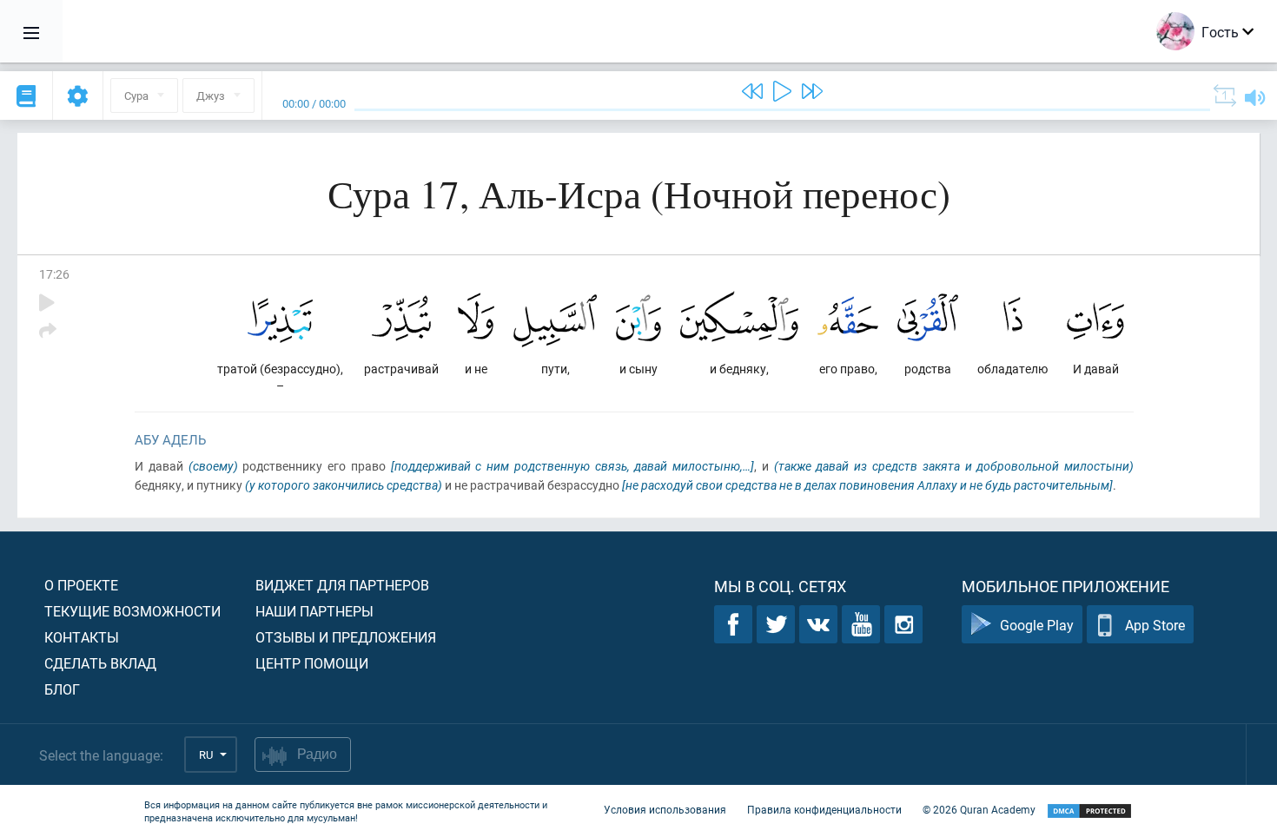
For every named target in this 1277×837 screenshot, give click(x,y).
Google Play (1037, 625)
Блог (62, 689)
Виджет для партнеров (342, 585)
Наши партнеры (314, 611)
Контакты (81, 637)
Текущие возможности (132, 611)
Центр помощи (311, 663)
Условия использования (665, 809)
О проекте (81, 585)
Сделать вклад (100, 663)
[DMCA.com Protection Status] (1089, 811)
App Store (1155, 625)
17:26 (54, 274)
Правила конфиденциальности (824, 809)
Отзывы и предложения (345, 637)
